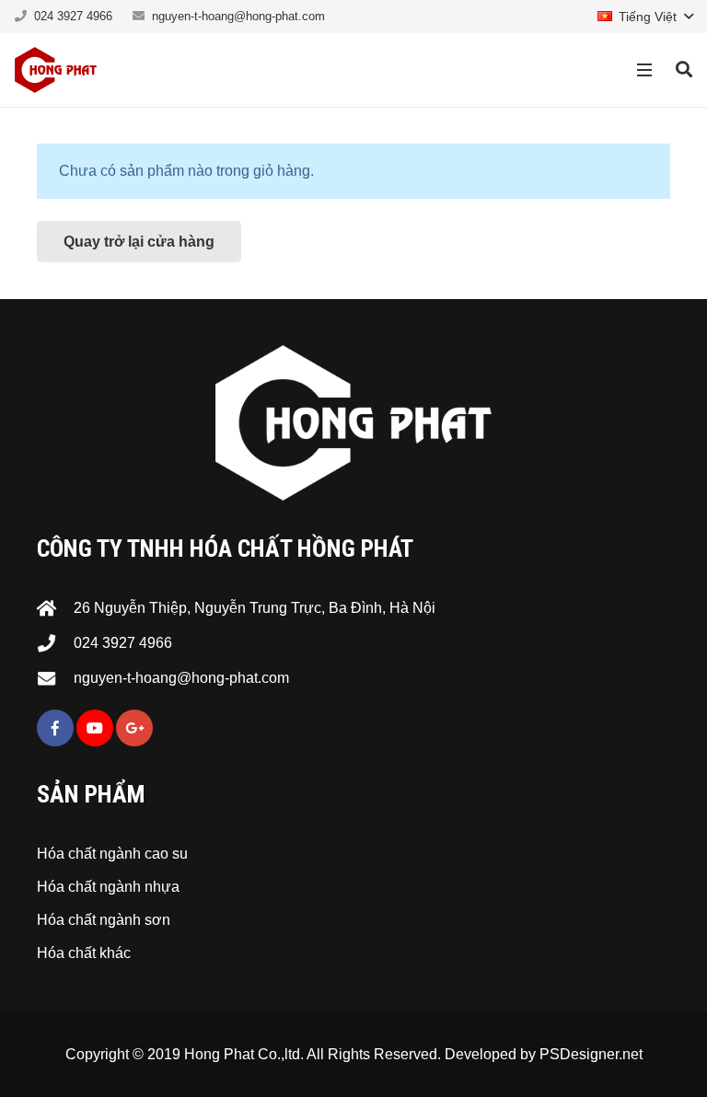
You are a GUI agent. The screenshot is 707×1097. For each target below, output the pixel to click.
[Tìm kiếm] (684, 70)
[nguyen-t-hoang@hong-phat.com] (55, 678)
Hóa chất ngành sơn (103, 920)
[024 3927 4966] (55, 643)
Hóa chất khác (84, 953)
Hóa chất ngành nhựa (108, 887)
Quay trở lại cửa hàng (139, 241)
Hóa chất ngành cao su (112, 853)
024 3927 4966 (73, 16)
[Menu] (645, 70)
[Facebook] (55, 728)
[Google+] (134, 728)
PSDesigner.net (591, 1054)
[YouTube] (94, 728)
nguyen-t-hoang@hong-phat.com (238, 16)
